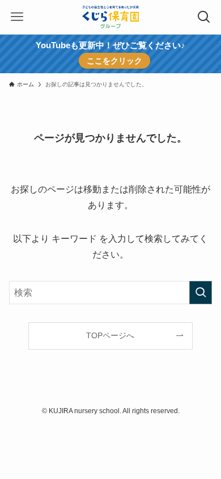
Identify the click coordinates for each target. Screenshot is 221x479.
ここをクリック (114, 60)
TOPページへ (110, 335)
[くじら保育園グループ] (110, 17)
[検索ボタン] (204, 17)
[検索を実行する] (200, 292)
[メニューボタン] (17, 17)
